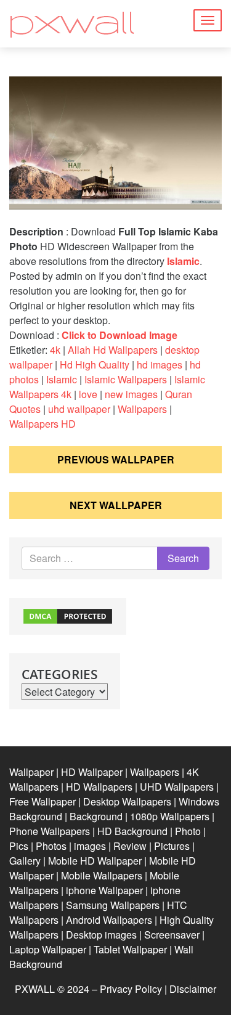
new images (131, 394)
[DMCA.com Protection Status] (68, 615)
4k (55, 350)
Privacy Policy (131, 989)
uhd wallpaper (79, 409)
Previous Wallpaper (115, 459)
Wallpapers (142, 409)
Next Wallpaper (116, 505)
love (88, 394)
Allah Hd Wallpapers (113, 350)
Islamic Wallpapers (125, 379)
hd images (159, 364)
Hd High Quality (94, 364)
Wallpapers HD (42, 424)
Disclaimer (192, 989)
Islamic (183, 261)
